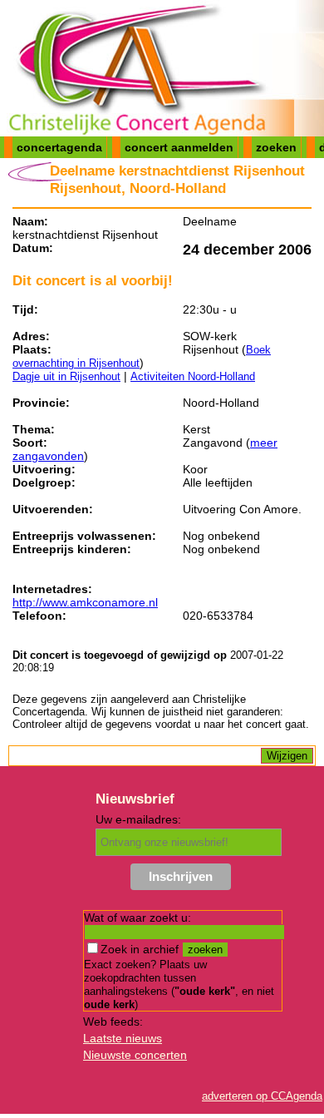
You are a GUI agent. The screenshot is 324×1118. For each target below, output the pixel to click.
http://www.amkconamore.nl (85, 602)
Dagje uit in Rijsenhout (66, 376)
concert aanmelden (179, 147)
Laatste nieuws (122, 1038)
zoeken (276, 147)
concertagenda (59, 147)
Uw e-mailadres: (138, 819)
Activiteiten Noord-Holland (192, 376)
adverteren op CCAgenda (262, 1096)
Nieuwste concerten (135, 1054)
